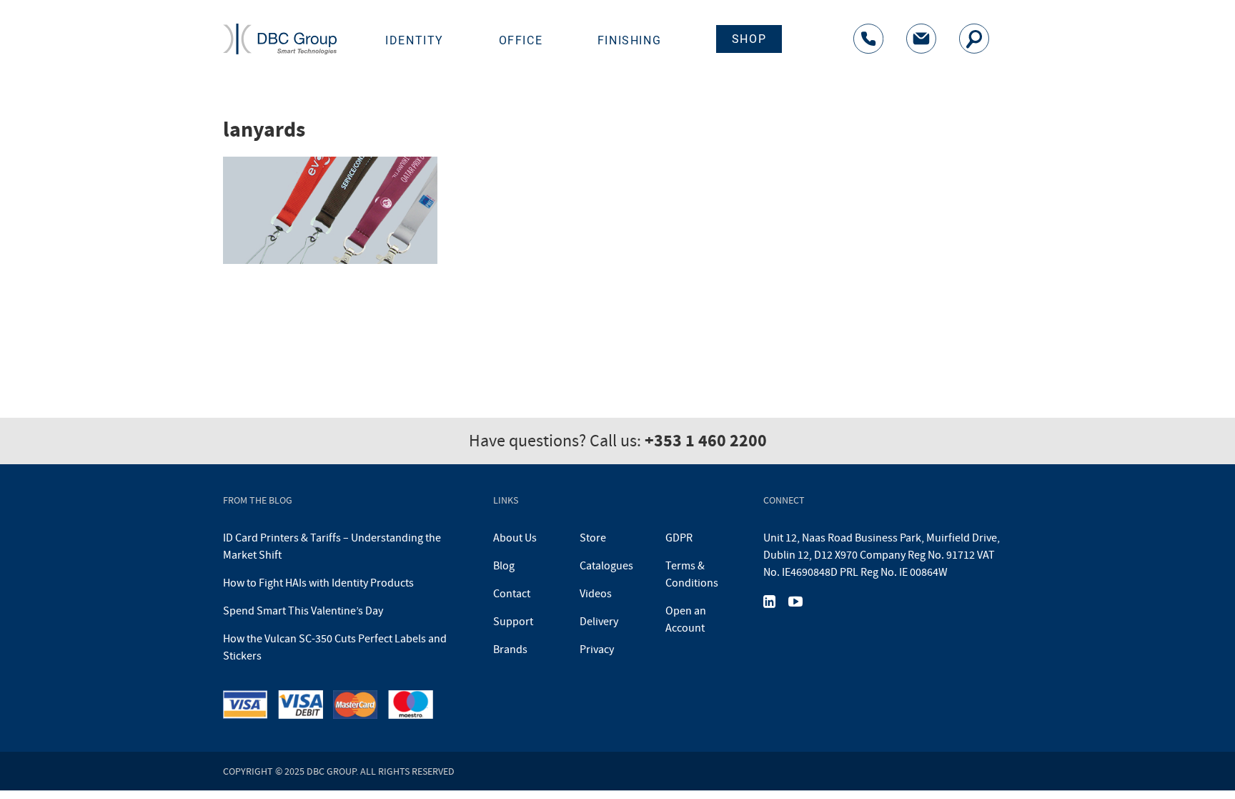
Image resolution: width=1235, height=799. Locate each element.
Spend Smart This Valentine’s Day (303, 611)
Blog (504, 566)
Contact (511, 594)
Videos (596, 594)
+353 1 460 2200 (706, 440)
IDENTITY (414, 40)
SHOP (749, 39)
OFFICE (521, 40)
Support (513, 621)
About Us (515, 538)
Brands (510, 649)
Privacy (597, 649)
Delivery (599, 621)
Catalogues (606, 566)
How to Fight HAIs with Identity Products (318, 583)
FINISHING (629, 40)
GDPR (679, 538)
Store (593, 538)
